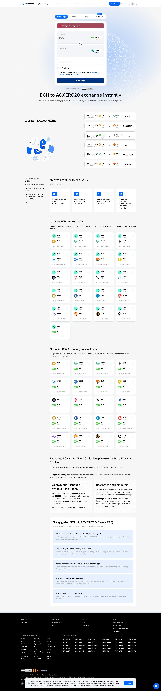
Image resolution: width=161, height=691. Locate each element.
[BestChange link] (87, 89)
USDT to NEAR (106, 648)
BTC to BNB (105, 639)
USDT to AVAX (92, 645)
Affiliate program (56, 622)
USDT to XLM (132, 648)
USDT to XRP (66, 642)
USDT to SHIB (132, 642)
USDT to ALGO (119, 648)
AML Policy (116, 631)
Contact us (85, 625)
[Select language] (133, 4)
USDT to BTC (66, 639)
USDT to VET (66, 651)
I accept (128, 683)
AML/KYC (77, 74)
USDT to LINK (119, 645)
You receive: (62, 48)
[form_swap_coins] (80, 44)
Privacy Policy (65, 74)
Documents (86, 4)
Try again (76, 26)
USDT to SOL (92, 642)
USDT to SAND (79, 651)
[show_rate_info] (70, 68)
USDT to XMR (66, 648)
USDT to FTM (92, 648)
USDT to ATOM (132, 645)
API (52, 625)
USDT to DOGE (106, 642)
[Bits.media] (40, 671)
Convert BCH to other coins (34, 185)
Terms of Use (94, 72)
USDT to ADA (79, 642)
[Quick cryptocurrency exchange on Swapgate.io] (28, 3)
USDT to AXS (92, 651)
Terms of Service (118, 622)
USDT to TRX (105, 651)
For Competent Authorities (120, 628)
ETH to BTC (91, 639)
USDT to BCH (79, 648)
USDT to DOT (119, 642)
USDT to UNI (105, 645)
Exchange (73, 4)
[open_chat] (156, 686)
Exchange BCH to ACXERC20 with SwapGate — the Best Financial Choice (35, 196)
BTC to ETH (118, 639)
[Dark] (136, 4)
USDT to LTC (66, 645)
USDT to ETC (132, 651)
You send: (62, 34)
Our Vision (24, 622)
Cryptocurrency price (43, 4)
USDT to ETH (79, 639)
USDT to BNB (132, 639)
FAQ (26, 203)
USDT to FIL (118, 651)
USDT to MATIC (80, 645)
